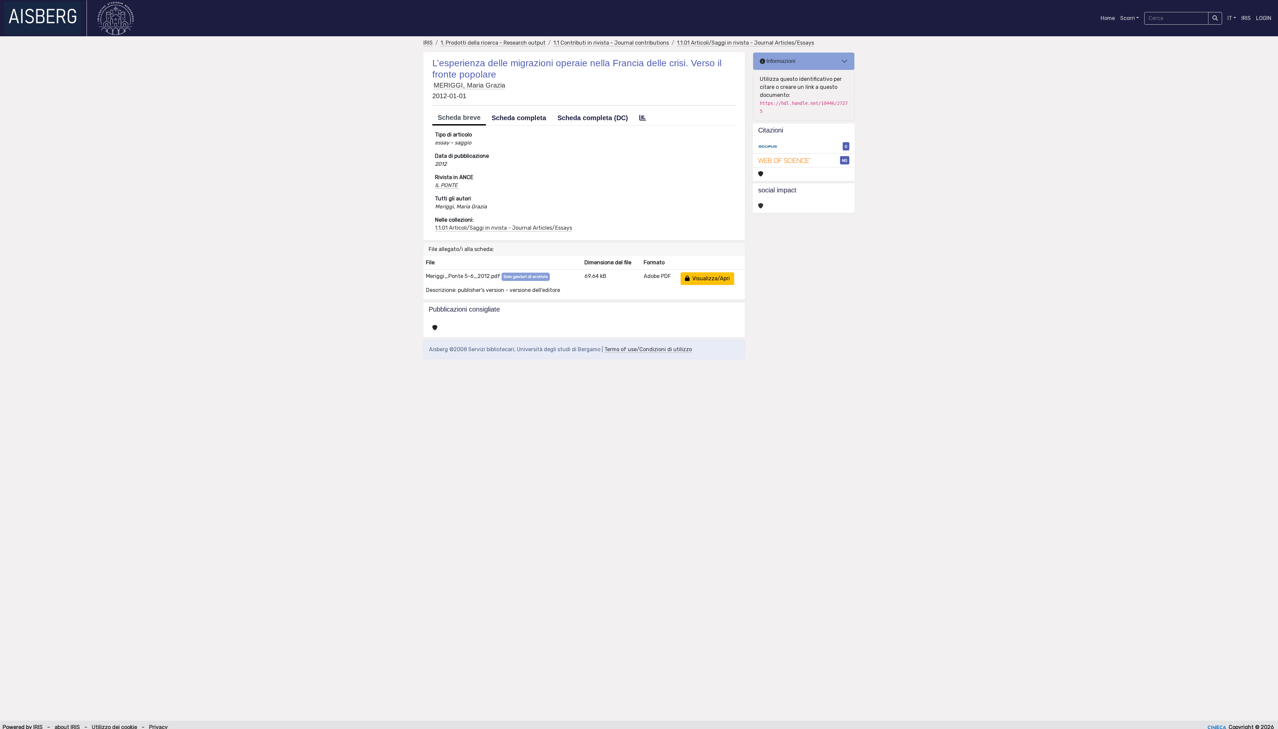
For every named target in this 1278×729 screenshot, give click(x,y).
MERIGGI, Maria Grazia (469, 85)
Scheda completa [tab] (519, 118)
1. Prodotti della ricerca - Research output (493, 43)
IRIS (1246, 18)
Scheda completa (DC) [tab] (592, 118)
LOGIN (1263, 18)
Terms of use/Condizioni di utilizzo (648, 349)
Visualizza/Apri (710, 278)
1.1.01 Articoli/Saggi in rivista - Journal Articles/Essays (745, 43)
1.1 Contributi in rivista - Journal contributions (611, 43)
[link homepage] (45, 18)
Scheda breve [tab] (459, 117)
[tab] (643, 118)
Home (1108, 18)
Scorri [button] (1127, 18)
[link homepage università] (115, 18)
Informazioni (780, 61)
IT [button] (1229, 18)
